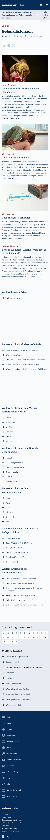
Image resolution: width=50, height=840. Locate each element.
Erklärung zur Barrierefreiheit (12, 823)
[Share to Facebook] (8, 45)
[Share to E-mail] (3, 45)
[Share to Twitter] (13, 45)
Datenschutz (6, 817)
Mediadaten (6, 826)
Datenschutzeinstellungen (11, 820)
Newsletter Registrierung (11, 831)
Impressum (6, 814)
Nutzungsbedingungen (10, 828)
